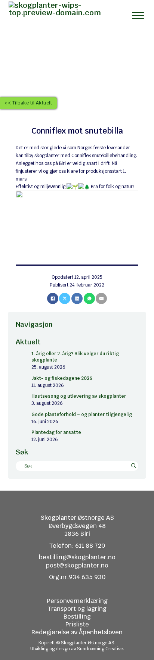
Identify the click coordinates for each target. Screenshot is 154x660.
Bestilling (77, 616)
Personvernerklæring (77, 601)
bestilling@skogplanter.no (77, 557)
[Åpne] (138, 15)
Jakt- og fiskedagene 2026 (61, 378)
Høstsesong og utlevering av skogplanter (78, 396)
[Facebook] (52, 298)
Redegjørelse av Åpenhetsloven (77, 632)
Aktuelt (28, 342)
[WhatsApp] (89, 298)
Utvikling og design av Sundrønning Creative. (77, 649)
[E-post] (101, 298)
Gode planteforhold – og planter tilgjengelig (81, 414)
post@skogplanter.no (77, 565)
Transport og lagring (77, 609)
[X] (64, 298)
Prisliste (77, 624)
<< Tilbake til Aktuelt (28, 103)
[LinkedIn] (77, 298)
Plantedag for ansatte (56, 432)
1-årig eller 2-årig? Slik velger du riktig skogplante (75, 357)
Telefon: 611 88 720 (77, 546)
